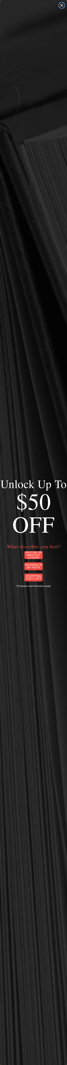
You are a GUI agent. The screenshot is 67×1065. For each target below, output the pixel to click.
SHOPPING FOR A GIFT (33, 577)
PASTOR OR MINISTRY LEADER (33, 555)
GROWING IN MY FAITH (33, 566)
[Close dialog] (62, 5)
